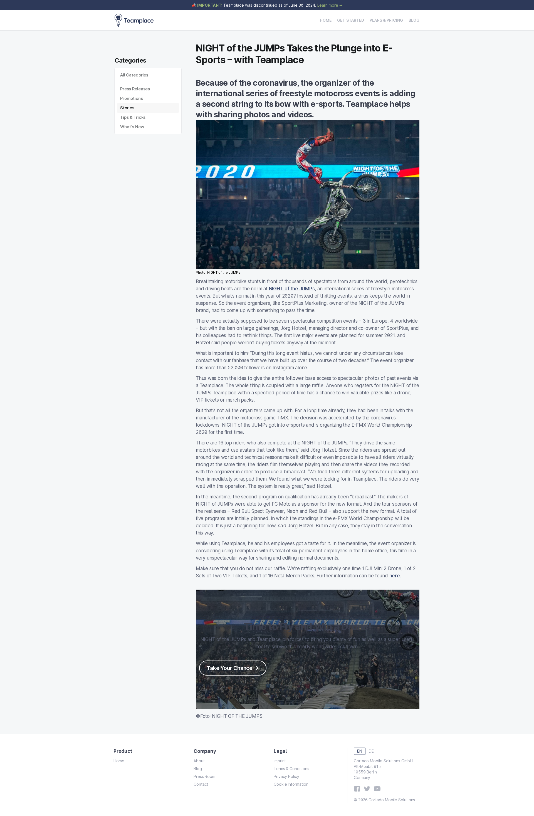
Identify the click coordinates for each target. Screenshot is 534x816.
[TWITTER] (367, 789)
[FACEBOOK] (357, 789)
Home (326, 20)
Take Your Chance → (233, 668)
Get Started (350, 20)
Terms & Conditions (291, 768)
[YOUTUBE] (377, 789)
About (199, 760)
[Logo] (134, 20)
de (371, 751)
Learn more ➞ (330, 5)
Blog (414, 20)
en (359, 751)
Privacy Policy (286, 776)
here (394, 575)
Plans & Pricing (386, 20)
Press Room (204, 776)
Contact (201, 784)
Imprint (280, 760)
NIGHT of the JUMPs (292, 288)
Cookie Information (291, 784)
